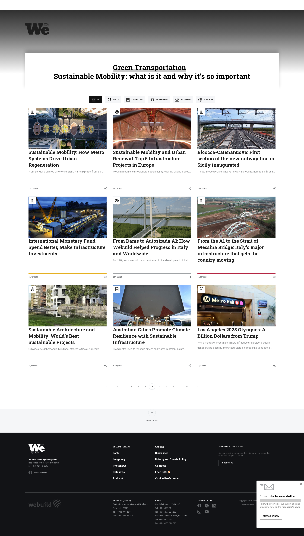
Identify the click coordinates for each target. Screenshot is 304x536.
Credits (159, 446)
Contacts (160, 465)
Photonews (161, 99)
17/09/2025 (117, 366)
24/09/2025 (202, 277)
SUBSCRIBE (227, 463)
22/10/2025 (33, 277)
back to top (152, 420)
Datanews (185, 99)
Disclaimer (161, 453)
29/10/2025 (202, 188)
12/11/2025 (33, 188)
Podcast (208, 99)
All (98, 99)
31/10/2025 (117, 188)
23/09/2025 (33, 366)
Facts (115, 99)
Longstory (137, 99)
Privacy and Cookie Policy (170, 459)
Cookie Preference (167, 478)
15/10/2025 (117, 277)
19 (187, 387)
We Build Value (40, 472)
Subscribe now (271, 516)
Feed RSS (161, 472)
